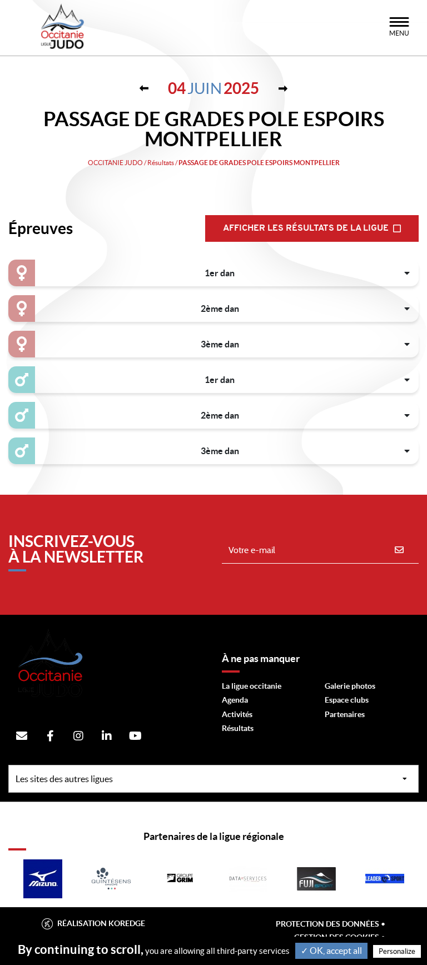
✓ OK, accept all (331, 951)
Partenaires (345, 714)
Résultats (238, 728)
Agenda (235, 699)
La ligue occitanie (251, 686)
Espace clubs (347, 699)
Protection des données (327, 923)
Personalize (397, 951)
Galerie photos (350, 686)
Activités (237, 714)
